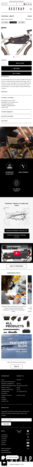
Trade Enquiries (6, 452)
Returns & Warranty (7, 383)
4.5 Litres (21, 22)
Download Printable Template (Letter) (16, 235)
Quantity (4, 60)
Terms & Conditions (7, 389)
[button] (30, 142)
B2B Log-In (4, 4)
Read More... (4, 91)
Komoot (3, 444)
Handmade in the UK (13, 273)
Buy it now (16, 73)
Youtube (3, 440)
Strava (3, 442)
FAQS (2, 379)
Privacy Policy (5, 387)
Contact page (21, 395)
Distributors (5, 391)
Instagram (4, 436)
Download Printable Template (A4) (16, 230)
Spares (3, 397)
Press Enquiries (6, 448)
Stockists (4, 393)
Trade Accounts (6, 395)
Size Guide (29, 19)
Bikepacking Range (7, 19)
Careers (3, 399)
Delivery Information (8, 381)
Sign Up (16, 366)
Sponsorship (5, 450)
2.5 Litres (5, 22)
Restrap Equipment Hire (8, 385)
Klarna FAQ (4, 401)
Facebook (4, 434)
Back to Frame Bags (16, 266)
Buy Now (16, 68)
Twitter (3, 438)
